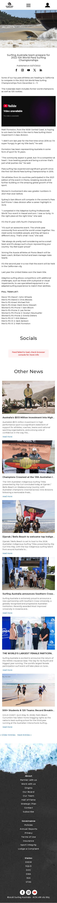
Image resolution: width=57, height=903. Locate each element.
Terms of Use (28, 837)
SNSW (28, 862)
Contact (28, 807)
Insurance (28, 841)
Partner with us (28, 780)
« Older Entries (7, 735)
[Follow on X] (34, 70)
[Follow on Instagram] (22, 70)
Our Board (28, 792)
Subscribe (28, 811)
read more (7, 436)
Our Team (28, 796)
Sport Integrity (28, 845)
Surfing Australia (22, 897)
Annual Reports (28, 829)
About (28, 776)
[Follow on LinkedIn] (40, 70)
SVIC (28, 870)
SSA (29, 878)
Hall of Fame (28, 800)
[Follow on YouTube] (28, 70)
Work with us (28, 784)
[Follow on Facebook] (16, 70)
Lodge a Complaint (28, 849)
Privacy (28, 833)
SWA (28, 874)
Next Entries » (24, 735)
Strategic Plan (28, 803)
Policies (28, 825)
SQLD (28, 866)
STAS (28, 882)
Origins (28, 788)
